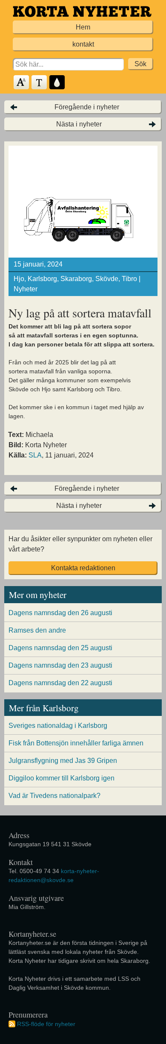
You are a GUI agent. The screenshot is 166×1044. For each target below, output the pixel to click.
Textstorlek (22, 82)
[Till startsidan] (82, 11)
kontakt (83, 44)
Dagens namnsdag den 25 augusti (60, 647)
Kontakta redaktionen (83, 568)
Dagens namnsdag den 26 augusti (60, 612)
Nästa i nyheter (79, 124)
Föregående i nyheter (86, 107)
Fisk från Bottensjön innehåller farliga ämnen (76, 743)
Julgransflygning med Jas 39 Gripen (63, 760)
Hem (83, 27)
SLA (35, 455)
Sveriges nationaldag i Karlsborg (58, 725)
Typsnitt (39, 82)
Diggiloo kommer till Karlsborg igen (61, 778)
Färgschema (57, 82)
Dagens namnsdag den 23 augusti (60, 665)
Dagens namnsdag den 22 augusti (60, 682)
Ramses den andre (37, 630)
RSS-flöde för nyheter (46, 1024)
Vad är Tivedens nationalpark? (54, 795)
